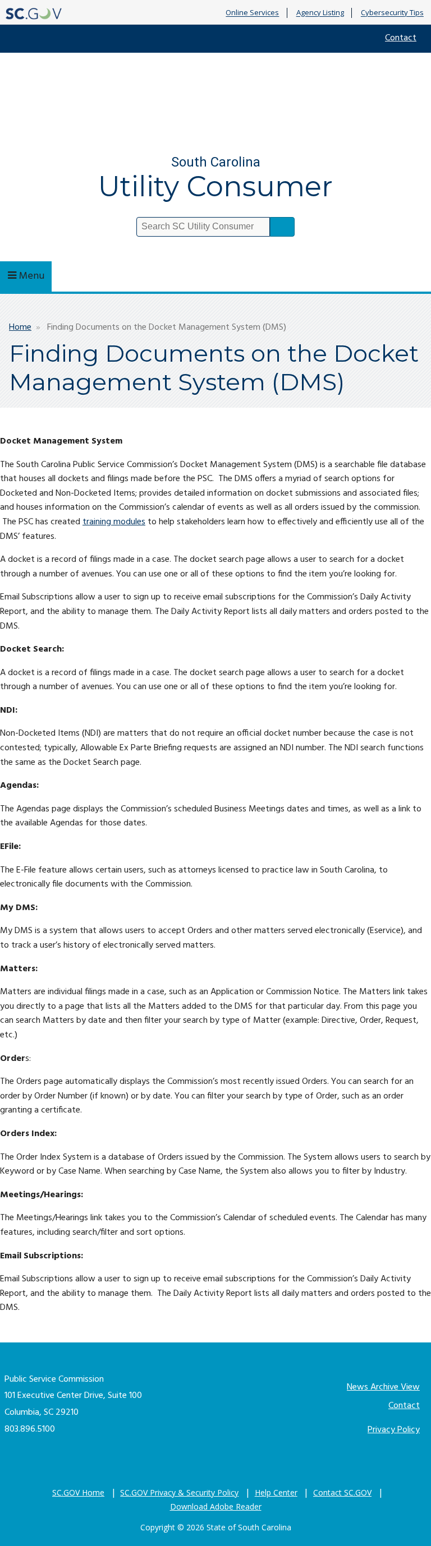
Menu (31, 276)
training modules (113, 522)
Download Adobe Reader (216, 1506)
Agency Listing (320, 13)
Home (20, 327)
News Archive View (383, 1387)
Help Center (276, 1492)
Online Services (252, 13)
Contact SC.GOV (342, 1492)
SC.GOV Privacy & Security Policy (179, 1492)
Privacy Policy (394, 1430)
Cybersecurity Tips (392, 13)
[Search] (282, 227)
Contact (400, 38)
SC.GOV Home (78, 1492)
